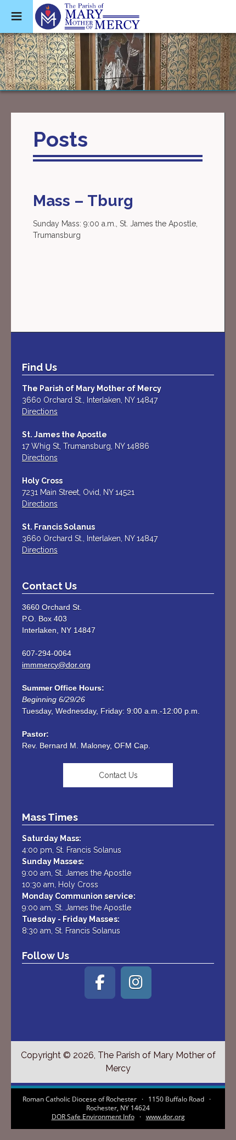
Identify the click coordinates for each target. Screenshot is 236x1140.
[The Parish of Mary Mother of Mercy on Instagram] (136, 982)
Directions (40, 411)
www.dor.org (165, 1116)
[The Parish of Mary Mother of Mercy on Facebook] (100, 982)
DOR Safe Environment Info (93, 1116)
